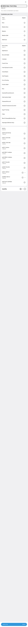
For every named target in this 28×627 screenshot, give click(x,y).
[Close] (25, 2)
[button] (14, 624)
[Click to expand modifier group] (25, 172)
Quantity (4, 189)
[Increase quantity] (25, 189)
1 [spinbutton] (22, 189)
